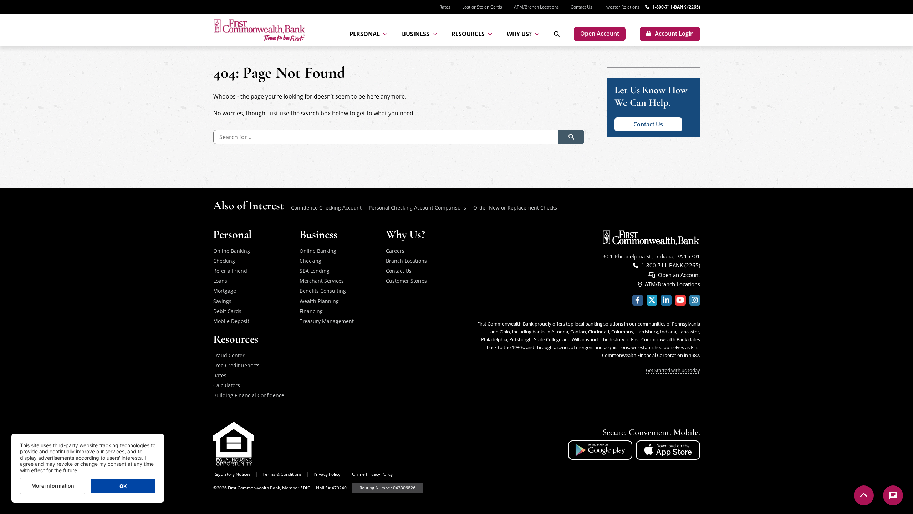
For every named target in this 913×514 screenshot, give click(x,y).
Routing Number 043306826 (387, 488)
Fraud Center (229, 355)
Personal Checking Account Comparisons (417, 207)
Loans (220, 280)
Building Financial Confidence (248, 395)
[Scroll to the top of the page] (864, 495)
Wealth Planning (319, 301)
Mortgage (224, 290)
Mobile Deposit (231, 321)
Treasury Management (327, 321)
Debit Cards (227, 311)
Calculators (226, 385)
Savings (222, 301)
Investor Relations (621, 7)
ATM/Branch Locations (536, 7)
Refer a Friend (230, 270)
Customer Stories (406, 280)
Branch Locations (406, 260)
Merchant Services (322, 280)
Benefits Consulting (323, 290)
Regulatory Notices (232, 474)
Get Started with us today (673, 370)
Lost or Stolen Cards (482, 7)
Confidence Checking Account (326, 207)
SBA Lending (315, 270)
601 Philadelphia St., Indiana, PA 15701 (651, 256)
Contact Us (581, 7)
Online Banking (231, 250)
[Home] (259, 30)
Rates (444, 7)
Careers (395, 250)
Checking (224, 260)
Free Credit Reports (236, 365)
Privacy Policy (326, 474)
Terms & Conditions (282, 474)
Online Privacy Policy (372, 474)
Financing (311, 311)
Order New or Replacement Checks (515, 207)
